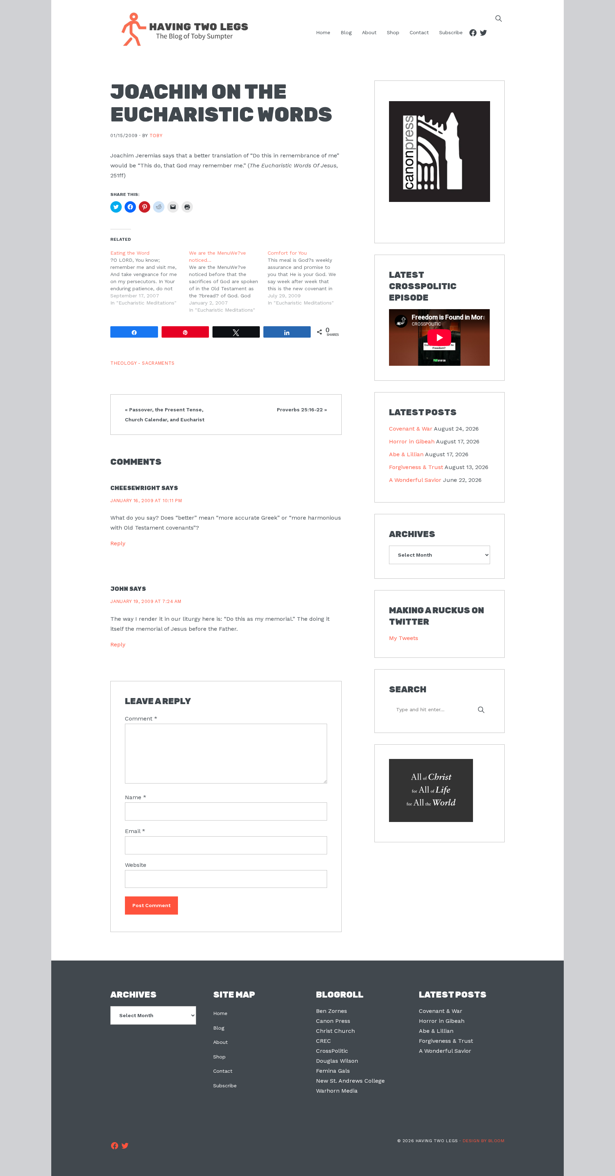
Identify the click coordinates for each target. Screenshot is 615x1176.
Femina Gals (333, 1070)
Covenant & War (410, 428)
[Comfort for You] (307, 277)
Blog (218, 1028)
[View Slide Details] (439, 152)
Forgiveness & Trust (416, 467)
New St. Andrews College (350, 1080)
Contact (222, 1071)
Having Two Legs (181, 28)
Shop (219, 1057)
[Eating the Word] (149, 277)
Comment (141, 718)
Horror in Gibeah (412, 441)
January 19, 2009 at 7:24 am (145, 601)
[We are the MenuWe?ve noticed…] (228, 281)
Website (135, 865)
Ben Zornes (331, 1011)
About (220, 1042)
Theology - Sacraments (142, 363)
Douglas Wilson (337, 1060)
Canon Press (333, 1021)
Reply (117, 543)
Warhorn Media (337, 1090)
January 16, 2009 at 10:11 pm (146, 500)
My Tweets (403, 638)
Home (220, 1013)
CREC (323, 1040)
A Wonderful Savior (415, 480)
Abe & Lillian (406, 454)
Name (135, 797)
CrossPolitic (332, 1050)
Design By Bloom (484, 1140)
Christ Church (335, 1030)
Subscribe (225, 1085)
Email (135, 831)
